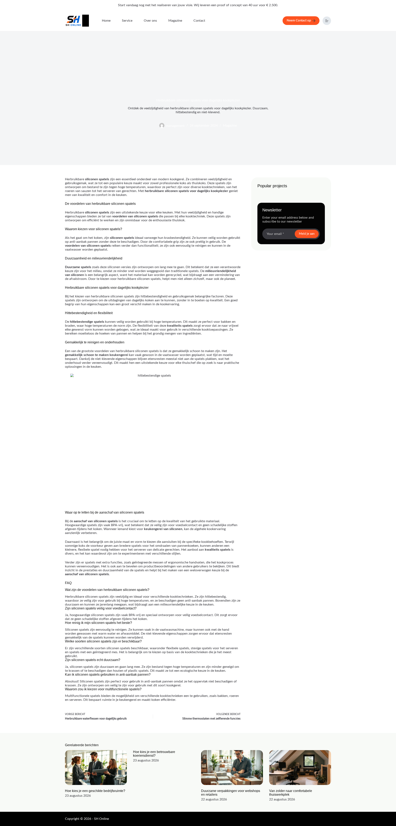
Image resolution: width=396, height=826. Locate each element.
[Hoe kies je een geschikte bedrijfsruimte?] (96, 767)
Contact (199, 20)
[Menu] (327, 20)
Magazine (175, 20)
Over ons (150, 20)
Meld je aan (307, 233)
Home (106, 20)
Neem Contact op (299, 20)
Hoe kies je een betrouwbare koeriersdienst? (154, 753)
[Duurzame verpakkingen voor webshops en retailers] (232, 767)
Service (127, 20)
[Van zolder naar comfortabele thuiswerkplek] (300, 767)
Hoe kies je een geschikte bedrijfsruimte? (95, 791)
